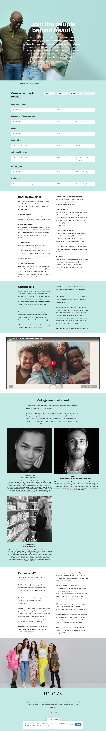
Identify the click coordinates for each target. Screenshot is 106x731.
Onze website (53, 712)
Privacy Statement (53, 729)
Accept (78, 724)
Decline (71, 724)
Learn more (45, 725)
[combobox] (49, 93)
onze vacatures (41, 577)
